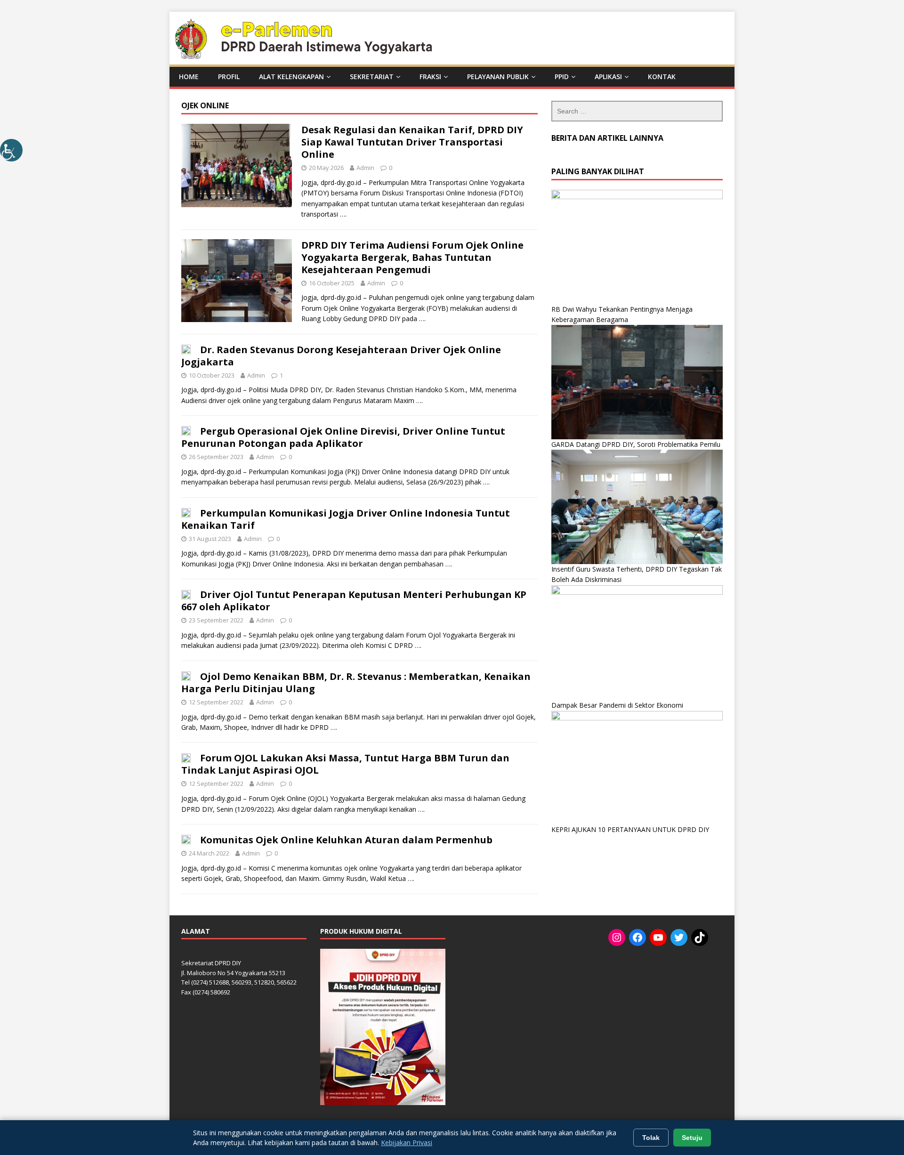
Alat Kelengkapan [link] (291, 76)
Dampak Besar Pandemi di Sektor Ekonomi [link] (617, 705)
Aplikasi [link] (608, 76)
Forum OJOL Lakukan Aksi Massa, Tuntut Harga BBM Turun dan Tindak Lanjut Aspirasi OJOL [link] (345, 763)
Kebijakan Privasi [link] (406, 1142)
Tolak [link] (651, 1137)
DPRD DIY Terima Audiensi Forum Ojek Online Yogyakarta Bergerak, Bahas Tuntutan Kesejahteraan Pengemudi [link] (412, 257)
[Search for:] (637, 111)
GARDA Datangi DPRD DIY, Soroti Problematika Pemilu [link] (635, 444)
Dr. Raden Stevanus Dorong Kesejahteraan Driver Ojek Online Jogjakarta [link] (341, 355)
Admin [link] (365, 167)
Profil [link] (229, 76)
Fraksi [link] (430, 76)
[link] (11, 150)
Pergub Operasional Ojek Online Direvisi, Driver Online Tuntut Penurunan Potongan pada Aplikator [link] (343, 437)
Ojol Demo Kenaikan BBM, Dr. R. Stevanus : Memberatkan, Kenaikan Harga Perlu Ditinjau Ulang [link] (356, 682)
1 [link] (281, 375)
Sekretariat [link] (372, 76)
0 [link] (390, 167)
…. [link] (343, 214)
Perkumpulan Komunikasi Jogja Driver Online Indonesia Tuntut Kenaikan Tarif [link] (345, 519)
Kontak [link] (662, 76)
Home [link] (189, 76)
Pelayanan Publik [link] (498, 76)
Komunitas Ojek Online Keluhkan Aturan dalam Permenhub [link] (346, 839)
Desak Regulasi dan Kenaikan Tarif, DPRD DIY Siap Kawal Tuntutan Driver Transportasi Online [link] (412, 142)
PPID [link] (562, 76)
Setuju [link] (692, 1137)
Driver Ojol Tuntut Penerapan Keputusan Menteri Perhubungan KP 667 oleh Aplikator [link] (353, 600)
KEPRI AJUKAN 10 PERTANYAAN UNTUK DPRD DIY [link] (630, 829)
